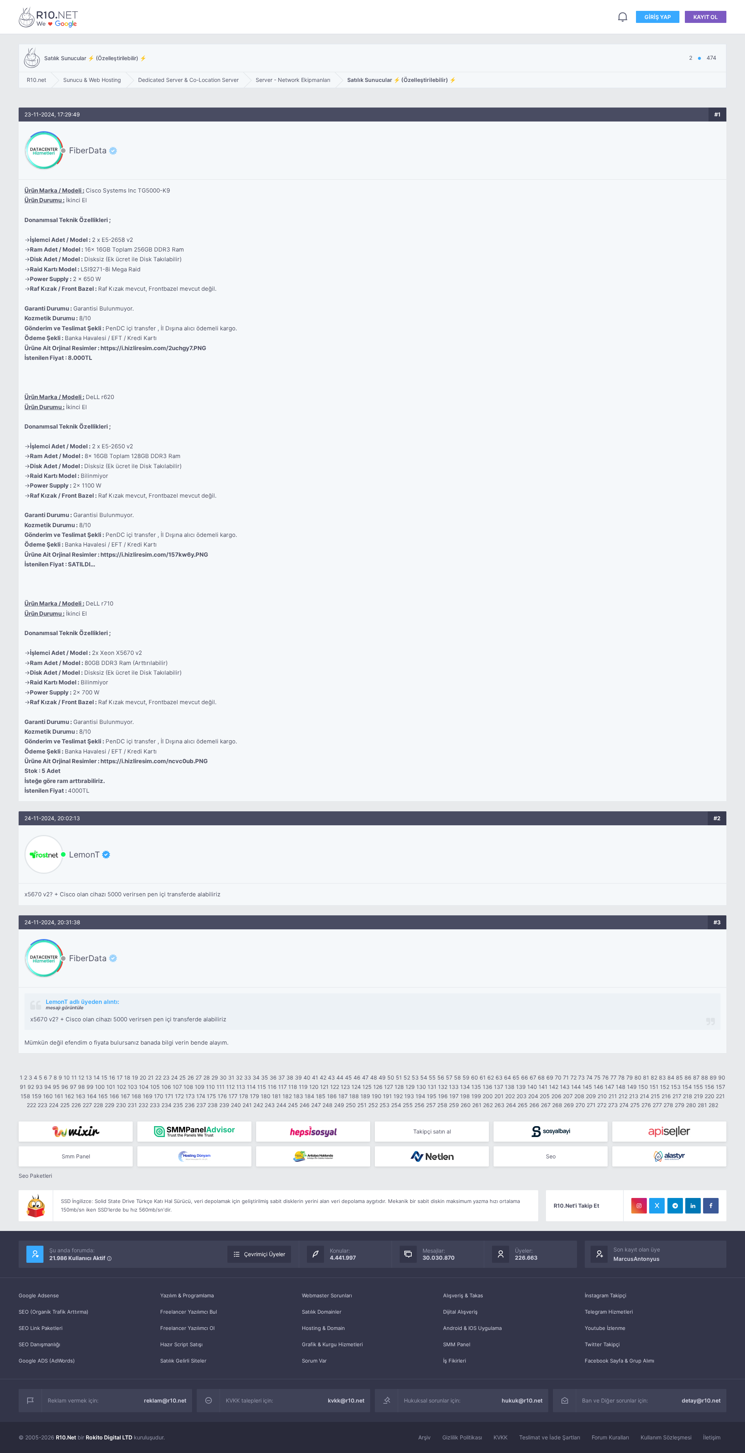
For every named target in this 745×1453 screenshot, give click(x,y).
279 (679, 1105)
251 (362, 1105)
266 (534, 1105)
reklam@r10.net (165, 1400)
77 (613, 1077)
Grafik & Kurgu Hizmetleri (332, 1344)
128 (399, 1086)
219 (698, 1096)
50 (390, 1077)
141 (543, 1086)
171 (169, 1096)
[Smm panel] (194, 1131)
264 (511, 1105)
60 (474, 1077)
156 (709, 1086)
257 (431, 1105)
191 (387, 1096)
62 (490, 1077)
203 (521, 1096)
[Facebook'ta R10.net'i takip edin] (711, 1205)
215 (655, 1096)
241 (247, 1105)
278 (668, 1105)
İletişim (712, 1437)
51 (399, 1077)
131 (432, 1086)
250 (351, 1105)
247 (316, 1105)
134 (465, 1086)
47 (365, 1077)
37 (281, 1077)
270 (580, 1105)
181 (276, 1096)
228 (98, 1105)
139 (521, 1086)
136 (487, 1086)
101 (110, 1086)
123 (345, 1086)
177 (233, 1096)
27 (199, 1077)
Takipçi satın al (432, 1131)
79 (629, 1077)
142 (553, 1086)
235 (178, 1105)
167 (125, 1096)
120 (314, 1086)
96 (64, 1086)
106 (166, 1086)
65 (516, 1077)
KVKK (501, 1437)
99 (90, 1086)
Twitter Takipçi (602, 1344)
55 (432, 1077)
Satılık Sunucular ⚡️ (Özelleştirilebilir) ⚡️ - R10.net (50, 17)
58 (457, 1077)
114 (251, 1086)
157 (720, 1086)
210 (602, 1096)
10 (67, 1077)
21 (151, 1077)
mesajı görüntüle (64, 1007)
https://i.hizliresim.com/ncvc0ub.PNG (154, 761)
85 (679, 1077)
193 (409, 1096)
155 (698, 1086)
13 (89, 1077)
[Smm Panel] (313, 1131)
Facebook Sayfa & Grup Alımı (619, 1361)
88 (704, 1077)
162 (69, 1096)
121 (324, 1086)
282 (713, 1105)
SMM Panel (456, 1344)
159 (37, 1096)
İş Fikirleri (454, 1361)
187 (343, 1096)
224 (54, 1105)
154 (687, 1086)
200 (488, 1096)
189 (365, 1096)
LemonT (84, 854)
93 (39, 1086)
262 (488, 1105)
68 (541, 1077)
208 (579, 1096)
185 (321, 1096)
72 (573, 1077)
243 (270, 1105)
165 (103, 1096)
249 (339, 1105)
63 (499, 1077)
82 (654, 1077)
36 (273, 1077)
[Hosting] (194, 1156)
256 (419, 1105)
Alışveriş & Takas (463, 1295)
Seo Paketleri (35, 1175)
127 (388, 1086)
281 (702, 1105)
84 (670, 1077)
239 (224, 1105)
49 (382, 1077)
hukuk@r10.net (522, 1400)
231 (132, 1105)
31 (231, 1077)
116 (272, 1086)
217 (676, 1096)
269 (569, 1105)
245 (293, 1105)
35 (264, 1077)
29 (214, 1077)
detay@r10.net (701, 1400)
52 (407, 1077)
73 (581, 1077)
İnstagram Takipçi (605, 1295)
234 (166, 1105)
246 (305, 1105)
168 (136, 1096)
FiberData (88, 150)
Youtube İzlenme (605, 1328)
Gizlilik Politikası (462, 1437)
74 (589, 1077)
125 (367, 1086)
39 (298, 1077)
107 (177, 1086)
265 (523, 1105)
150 (643, 1086)
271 (591, 1105)
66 (524, 1077)
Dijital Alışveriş (460, 1312)
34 (256, 1077)
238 (213, 1105)
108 (188, 1086)
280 (691, 1105)
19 (135, 1077)
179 (254, 1096)
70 (558, 1077)
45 (348, 1077)
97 (73, 1086)
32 (239, 1077)
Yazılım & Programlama (187, 1295)
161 (58, 1096)
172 (179, 1096)
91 (23, 1086)
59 (466, 1077)
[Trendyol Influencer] (76, 1131)
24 (174, 1077)
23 (166, 1077)
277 (657, 1105)
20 (143, 1077)
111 (221, 1086)
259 (454, 1105)
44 (339, 1077)
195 (432, 1096)
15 (104, 1077)
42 (323, 1077)
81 (646, 1077)
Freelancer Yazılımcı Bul (188, 1312)
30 (223, 1077)
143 (565, 1086)
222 (31, 1105)
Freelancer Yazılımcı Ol (187, 1328)
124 (356, 1086)
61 (483, 1077)
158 (25, 1096)
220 (709, 1096)
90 (721, 1077)
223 (42, 1105)
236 (190, 1105)
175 (211, 1096)
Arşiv (424, 1437)
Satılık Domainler (321, 1312)
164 (92, 1096)
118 (292, 1086)
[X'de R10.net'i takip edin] (657, 1205)
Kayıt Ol (705, 17)
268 (557, 1105)
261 (477, 1105)
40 (306, 1077)
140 (532, 1086)
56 (440, 1077)
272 (601, 1105)
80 (637, 1077)
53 (415, 1077)
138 (510, 1086)
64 (507, 1077)
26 (190, 1077)
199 (476, 1096)
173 (190, 1096)
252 (373, 1105)
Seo (551, 1156)
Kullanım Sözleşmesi (666, 1437)
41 (315, 1077)
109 (199, 1086)
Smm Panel (76, 1156)
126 (378, 1086)
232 (143, 1105)
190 (376, 1096)
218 (687, 1096)
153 (676, 1086)
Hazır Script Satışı (181, 1344)
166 (114, 1096)
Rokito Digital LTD (109, 1437)
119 (303, 1086)
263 (499, 1105)
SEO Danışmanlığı (39, 1344)
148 (620, 1086)
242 (258, 1105)
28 (206, 1077)
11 (74, 1077)
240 (236, 1105)
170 (158, 1096)
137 (498, 1086)
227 (87, 1105)
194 (420, 1096)
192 (398, 1096)
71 (566, 1077)
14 (97, 1077)
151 (654, 1086)
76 (605, 1077)
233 (155, 1105)
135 (476, 1086)
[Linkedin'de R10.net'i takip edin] (693, 1205)
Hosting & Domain (323, 1328)
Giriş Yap (658, 17)
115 (261, 1086)
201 (499, 1096)
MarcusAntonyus (636, 1258)
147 (609, 1086)
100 (100, 1086)
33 (247, 1077)
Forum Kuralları (610, 1437)
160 (48, 1096)
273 (613, 1105)
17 (120, 1077)
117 (282, 1086)
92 (31, 1086)
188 (354, 1096)
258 (442, 1105)
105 (155, 1086)
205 (545, 1096)
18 (127, 1077)
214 (644, 1096)
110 (210, 1086)
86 (687, 1077)
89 (713, 1077)
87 (696, 1077)
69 (549, 1077)
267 (546, 1105)
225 (65, 1105)
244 (281, 1105)
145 (587, 1086)
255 (408, 1105)
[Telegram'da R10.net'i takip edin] (675, 1205)
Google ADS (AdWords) (47, 1361)
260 (466, 1105)
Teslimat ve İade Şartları (549, 1437)
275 (635, 1105)
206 (556, 1096)
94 (47, 1086)
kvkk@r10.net (346, 1400)
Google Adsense (39, 1295)
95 (56, 1086)
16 (112, 1077)
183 (298, 1096)
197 (454, 1096)
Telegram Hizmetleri (609, 1312)
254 (396, 1105)
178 (243, 1096)
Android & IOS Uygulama (472, 1328)
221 (720, 1096)
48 (373, 1077)
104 (144, 1086)
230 (121, 1105)
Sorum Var (314, 1361)
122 (334, 1086)
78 (621, 1077)
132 (442, 1086)
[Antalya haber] (313, 1156)
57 (449, 1077)
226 (76, 1105)
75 (597, 1077)
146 (598, 1086)
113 (240, 1086)
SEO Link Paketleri (40, 1328)
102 (121, 1086)
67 (533, 1077)
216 (666, 1096)
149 (632, 1086)
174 (200, 1096)
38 (289, 1077)
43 (331, 1077)
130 (421, 1086)
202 (510, 1096)
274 (624, 1105)
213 (633, 1096)
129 (410, 1086)
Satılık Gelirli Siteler (183, 1361)
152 (664, 1086)
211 (612, 1096)
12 (81, 1077)
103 (132, 1086)
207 (568, 1096)
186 (332, 1096)
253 (384, 1105)
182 (287, 1096)
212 (623, 1096)
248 (327, 1105)
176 (222, 1096)
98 (81, 1086)
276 (646, 1105)
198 (465, 1096)
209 (591, 1096)
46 (356, 1077)
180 (265, 1096)
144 (576, 1086)
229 (109, 1105)
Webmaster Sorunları (327, 1295)
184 (309, 1096)
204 (533, 1096)
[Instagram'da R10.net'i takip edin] (639, 1205)
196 (443, 1096)
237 (201, 1105)
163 (80, 1096)
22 (158, 1077)
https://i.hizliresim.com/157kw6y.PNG (154, 554)
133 (454, 1086)
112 (230, 1086)
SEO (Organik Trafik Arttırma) (53, 1312)
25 (182, 1077)
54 (423, 1077)
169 (147, 1096)
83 (662, 1077)
